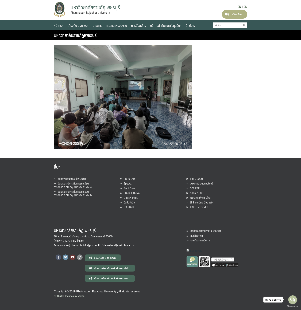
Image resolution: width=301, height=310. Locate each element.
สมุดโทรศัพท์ (195, 235)
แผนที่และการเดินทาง (199, 240)
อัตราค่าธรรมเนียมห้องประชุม (71, 178)
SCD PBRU (194, 188)
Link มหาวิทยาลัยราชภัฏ (200, 202)
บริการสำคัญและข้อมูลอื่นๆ (166, 25)
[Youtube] (72, 257)
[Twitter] (65, 257)
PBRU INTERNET (198, 207)
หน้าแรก (59, 25)
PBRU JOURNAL (131, 193)
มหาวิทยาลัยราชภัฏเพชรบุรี (75, 35)
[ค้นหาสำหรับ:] (230, 25)
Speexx (127, 183)
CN (245, 6)
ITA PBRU (128, 207)
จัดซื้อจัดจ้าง (129, 202)
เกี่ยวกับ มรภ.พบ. (78, 25)
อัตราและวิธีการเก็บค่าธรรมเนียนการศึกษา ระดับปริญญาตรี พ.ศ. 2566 (73, 193)
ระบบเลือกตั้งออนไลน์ (199, 197)
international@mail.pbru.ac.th (118, 245)
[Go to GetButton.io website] (292, 306)
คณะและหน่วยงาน (116, 25)
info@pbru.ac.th (91, 245)
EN (239, 6)
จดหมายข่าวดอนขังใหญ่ (200, 183)
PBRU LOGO (195, 178)
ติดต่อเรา (191, 25)
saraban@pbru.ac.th (71, 245)
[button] (103, 257)
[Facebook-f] (58, 257)
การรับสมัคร (138, 25)
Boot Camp (129, 188)
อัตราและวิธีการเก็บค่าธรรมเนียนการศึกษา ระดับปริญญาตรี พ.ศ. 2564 (73, 185)
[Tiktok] (80, 257)
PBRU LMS (128, 178)
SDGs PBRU (195, 193)
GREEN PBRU (130, 197)
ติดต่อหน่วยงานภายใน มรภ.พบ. (204, 230)
